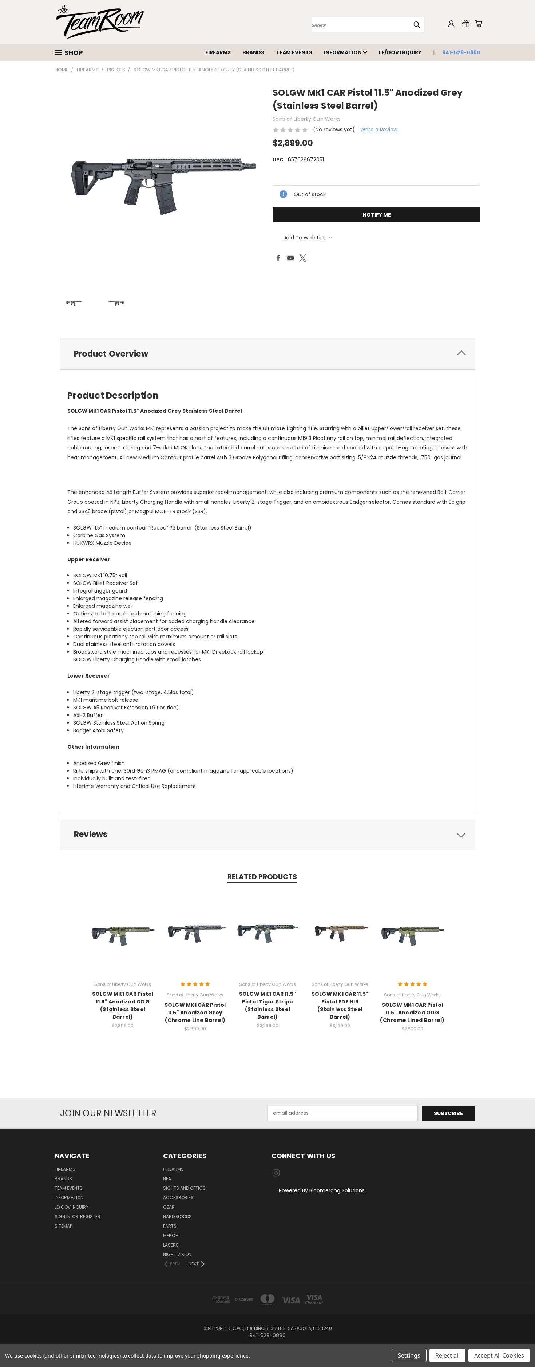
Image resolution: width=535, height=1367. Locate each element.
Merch (170, 1235)
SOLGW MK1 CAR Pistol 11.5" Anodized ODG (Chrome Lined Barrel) (412, 1012)
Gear (169, 1207)
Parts (170, 1226)
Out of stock (123, 938)
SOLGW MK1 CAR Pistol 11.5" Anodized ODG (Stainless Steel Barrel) (123, 1005)
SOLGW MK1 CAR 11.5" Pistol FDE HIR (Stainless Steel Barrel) (340, 1005)
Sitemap (63, 1226)
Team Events (294, 52)
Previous (516, 1344)
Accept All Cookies (499, 1355)
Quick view (122, 925)
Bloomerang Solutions (337, 1190)
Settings (409, 1355)
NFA (167, 1179)
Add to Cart (195, 938)
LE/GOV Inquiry (400, 52)
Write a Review (378, 129)
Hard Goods (177, 1216)
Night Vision (177, 1254)
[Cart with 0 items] (478, 23)
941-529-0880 (461, 52)
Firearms (218, 52)
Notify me (376, 214)
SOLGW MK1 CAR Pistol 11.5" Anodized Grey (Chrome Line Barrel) (195, 1012)
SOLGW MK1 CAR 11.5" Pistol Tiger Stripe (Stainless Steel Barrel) (267, 1005)
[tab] (267, 354)
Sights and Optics (184, 1188)
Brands (253, 52)
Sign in (63, 1216)
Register (90, 1216)
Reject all (447, 1355)
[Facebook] (278, 258)
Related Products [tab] (262, 877)
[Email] (290, 258)
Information (343, 52)
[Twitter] (302, 258)
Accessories (178, 1197)
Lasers (171, 1245)
